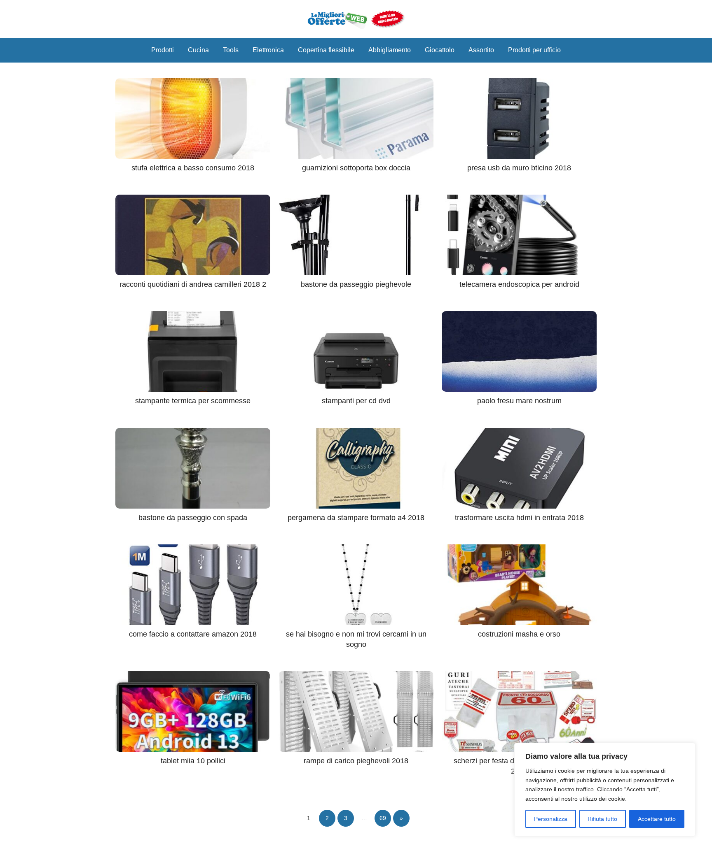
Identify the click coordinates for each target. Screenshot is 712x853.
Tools (231, 49)
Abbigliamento (389, 49)
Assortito (481, 49)
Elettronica (268, 49)
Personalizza (550, 819)
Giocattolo (439, 49)
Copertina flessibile (326, 49)
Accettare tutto (657, 819)
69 (382, 818)
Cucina (198, 49)
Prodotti (162, 49)
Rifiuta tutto (602, 819)
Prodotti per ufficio (534, 49)
